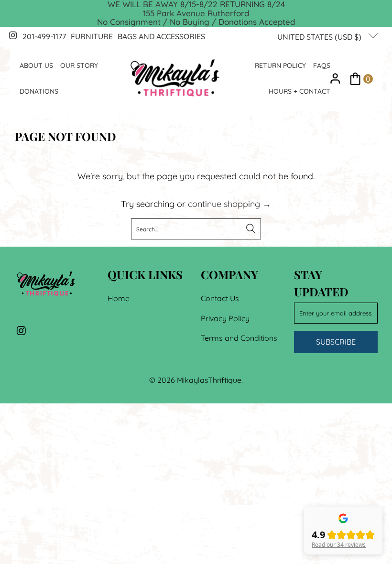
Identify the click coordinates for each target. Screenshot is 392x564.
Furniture (92, 36)
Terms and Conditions (239, 338)
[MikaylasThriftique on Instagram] (12, 36)
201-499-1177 (44, 36)
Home (119, 298)
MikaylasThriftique (209, 380)
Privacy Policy (225, 318)
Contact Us (220, 298)
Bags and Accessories (161, 36)
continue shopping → (229, 203)
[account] (335, 78)
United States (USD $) (320, 37)
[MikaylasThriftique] (175, 79)
